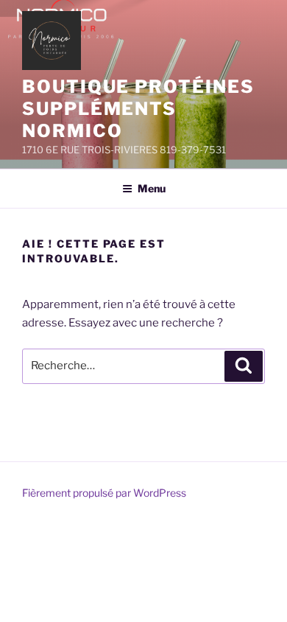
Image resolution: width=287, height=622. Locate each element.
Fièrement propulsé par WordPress (104, 492)
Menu (152, 188)
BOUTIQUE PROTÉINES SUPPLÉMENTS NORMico (138, 108)
